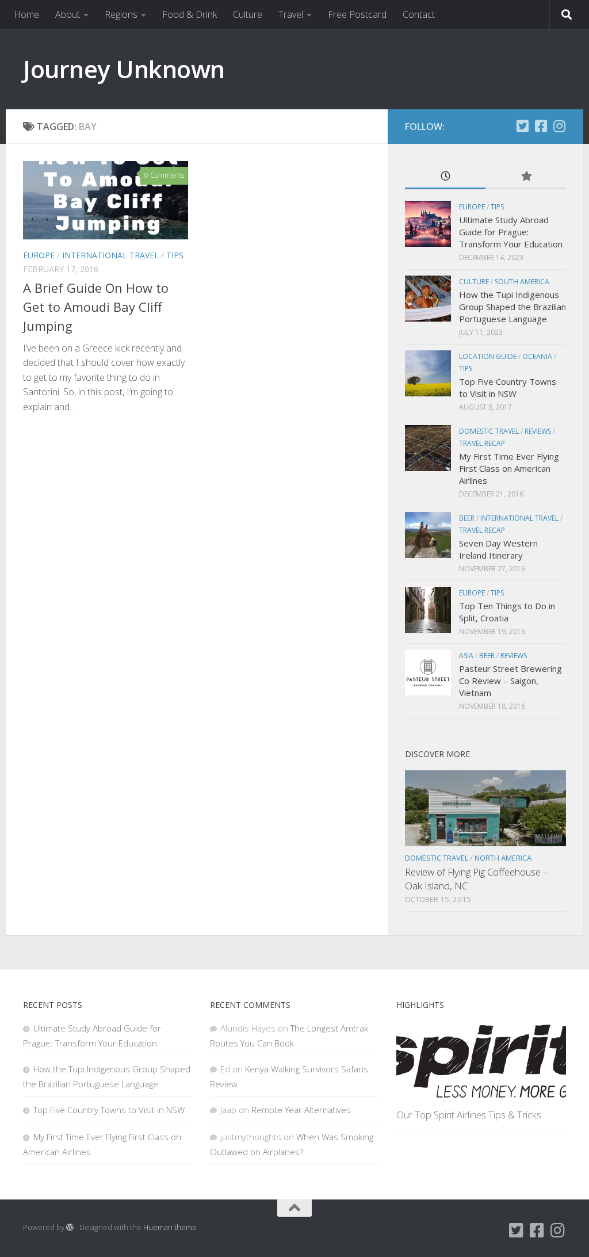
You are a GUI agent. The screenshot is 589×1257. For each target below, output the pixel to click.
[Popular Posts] (525, 177)
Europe (39, 255)
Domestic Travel (489, 431)
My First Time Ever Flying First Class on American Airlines (509, 468)
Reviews (538, 431)
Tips (174, 255)
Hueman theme (170, 1227)
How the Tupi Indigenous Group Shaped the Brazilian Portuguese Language (512, 306)
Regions (121, 14)
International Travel (110, 255)
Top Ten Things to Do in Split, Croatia (507, 612)
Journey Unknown (124, 68)
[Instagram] (559, 126)
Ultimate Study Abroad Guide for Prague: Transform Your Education (511, 232)
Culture (247, 14)
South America (522, 281)
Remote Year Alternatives (301, 1109)
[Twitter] (522, 126)
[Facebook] (541, 126)
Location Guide (488, 356)
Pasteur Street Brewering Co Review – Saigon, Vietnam (510, 680)
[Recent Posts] (445, 177)
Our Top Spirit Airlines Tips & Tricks (468, 1114)
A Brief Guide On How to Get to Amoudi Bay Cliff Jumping (96, 306)
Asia (466, 655)
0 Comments (164, 175)
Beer (467, 518)
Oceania (537, 356)
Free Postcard (357, 14)
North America (503, 858)
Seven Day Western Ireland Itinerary (498, 549)
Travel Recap (482, 443)
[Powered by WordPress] (70, 1227)
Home (26, 14)
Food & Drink (189, 14)
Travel (290, 14)
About (67, 14)
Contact (419, 14)
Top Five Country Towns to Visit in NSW (507, 387)
